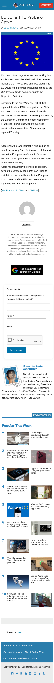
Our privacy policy (12, 652)
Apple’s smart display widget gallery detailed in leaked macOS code (17, 524)
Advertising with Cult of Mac (18, 645)
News (49, 33)
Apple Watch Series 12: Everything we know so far (41, 471)
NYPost (34, 190)
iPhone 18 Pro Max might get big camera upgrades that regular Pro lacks (17, 597)
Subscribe (46, 5)
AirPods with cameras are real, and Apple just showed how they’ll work (17, 489)
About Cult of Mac (34, 652)
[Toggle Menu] (4, 5)
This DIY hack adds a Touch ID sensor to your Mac (16, 560)
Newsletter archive (42, 415)
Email (10, 326)
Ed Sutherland (11, 28)
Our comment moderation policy (20, 658)
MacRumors (8, 190)
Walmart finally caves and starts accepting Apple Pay (40, 506)
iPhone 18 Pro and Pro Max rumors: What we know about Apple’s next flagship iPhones (17, 454)
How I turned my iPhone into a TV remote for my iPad (39, 542)
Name (10, 315)
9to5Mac (20, 190)
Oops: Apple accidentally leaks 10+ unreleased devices (41, 435)
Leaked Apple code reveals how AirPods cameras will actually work (40, 579)
